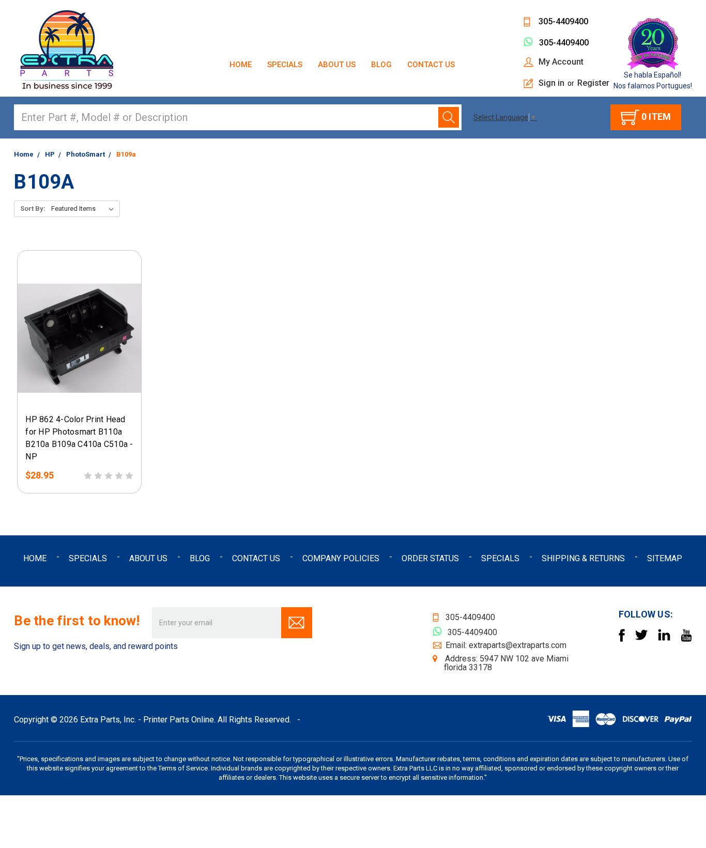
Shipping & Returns (583, 558)
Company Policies (340, 558)
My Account (561, 62)
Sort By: (32, 208)
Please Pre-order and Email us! (77, 398)
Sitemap (664, 558)
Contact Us (431, 64)
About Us (337, 64)
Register (593, 83)
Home (240, 64)
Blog (381, 64)
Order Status (430, 558)
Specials (284, 64)
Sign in (551, 83)
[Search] (448, 117)
